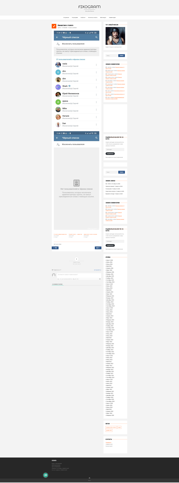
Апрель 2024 (109, 316)
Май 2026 (109, 266)
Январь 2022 (109, 369)
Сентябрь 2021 (110, 377)
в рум (119, 427)
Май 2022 (109, 361)
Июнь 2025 (109, 288)
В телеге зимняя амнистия (60, 234)
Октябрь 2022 (110, 351)
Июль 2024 (109, 310)
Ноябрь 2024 (109, 302)
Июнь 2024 (109, 312)
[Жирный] (58, 279)
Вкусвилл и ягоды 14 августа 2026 (114, 193)
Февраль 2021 (110, 391)
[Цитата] (70, 279)
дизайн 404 (109, 430)
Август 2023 (109, 332)
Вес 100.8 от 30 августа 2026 (113, 183)
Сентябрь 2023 (110, 330)
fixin (60, 27)
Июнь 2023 (109, 336)
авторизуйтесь (97, 270)
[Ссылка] (74, 279)
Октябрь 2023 (110, 328)
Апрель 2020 (109, 411)
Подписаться (110, 153)
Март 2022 (109, 365)
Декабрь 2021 (110, 371)
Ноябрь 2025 (109, 278)
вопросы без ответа (111, 427)
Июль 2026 (109, 262)
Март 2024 (109, 318)
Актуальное (66, 17)
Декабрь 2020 (110, 395)
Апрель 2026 (109, 268)
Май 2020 (109, 409)
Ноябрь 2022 (109, 349)
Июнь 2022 (109, 359)
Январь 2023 (109, 345)
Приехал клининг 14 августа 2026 (114, 74)
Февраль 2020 (110, 415)
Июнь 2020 (109, 407)
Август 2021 (109, 379)
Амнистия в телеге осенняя (90, 234)
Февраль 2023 (110, 343)
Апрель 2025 (109, 292)
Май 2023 (109, 337)
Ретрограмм (75, 17)
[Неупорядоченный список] (68, 279)
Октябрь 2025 (110, 280)
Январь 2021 (109, 393)
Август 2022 (109, 355)
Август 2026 (109, 260)
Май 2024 (109, 314)
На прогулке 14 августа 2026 (113, 188)
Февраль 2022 (110, 367)
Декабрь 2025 (110, 276)
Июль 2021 (109, 381)
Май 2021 (109, 385)
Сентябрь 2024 (110, 306)
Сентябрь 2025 (110, 282)
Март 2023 (109, 341)
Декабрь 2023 (110, 324)
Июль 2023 (109, 334)
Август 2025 (109, 284)
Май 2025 (109, 290)
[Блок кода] (72, 279)
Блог (60, 244)
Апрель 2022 (109, 363)
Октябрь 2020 (110, 399)
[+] (77, 279)
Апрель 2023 (109, 340)
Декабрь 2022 (110, 347)
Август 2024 (109, 308)
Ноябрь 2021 (109, 373)
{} (75, 279)
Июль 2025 (109, 286)
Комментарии (112, 17)
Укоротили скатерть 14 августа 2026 (115, 191)
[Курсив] (60, 279)
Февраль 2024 (110, 320)
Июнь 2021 (109, 383)
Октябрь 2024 (110, 304)
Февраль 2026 (110, 272)
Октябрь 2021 (110, 375)
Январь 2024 (109, 322)
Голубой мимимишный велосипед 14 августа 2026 (115, 98)
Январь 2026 (109, 274)
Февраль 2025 (110, 296)
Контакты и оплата (92, 17)
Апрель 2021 (109, 387)
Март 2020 (109, 413)
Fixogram (89, 6)
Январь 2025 (109, 298)
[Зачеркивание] (64, 279)
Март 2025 (109, 294)
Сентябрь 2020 (110, 401)
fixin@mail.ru (108, 442)
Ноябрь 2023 (109, 326)
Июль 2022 (109, 357)
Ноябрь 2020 (109, 397)
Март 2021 (109, 389)
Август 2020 (109, 403)
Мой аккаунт (103, 17)
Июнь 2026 (109, 264)
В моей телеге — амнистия (75, 234)
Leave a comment (73, 27)
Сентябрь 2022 (110, 353)
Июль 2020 (109, 405)
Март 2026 (109, 270)
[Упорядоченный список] (66, 279)
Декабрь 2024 (110, 300)
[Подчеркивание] (62, 279)
